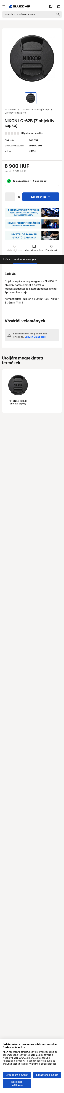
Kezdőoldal (11, 109)
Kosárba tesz (41, 196)
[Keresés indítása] (58, 14)
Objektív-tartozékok (15, 112)
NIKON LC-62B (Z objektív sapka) (18, 402)
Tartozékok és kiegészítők (35, 109)
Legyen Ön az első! (35, 336)
